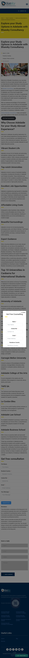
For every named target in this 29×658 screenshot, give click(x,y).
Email (13, 335)
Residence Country (15, 342)
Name (14, 321)
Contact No (14, 328)
